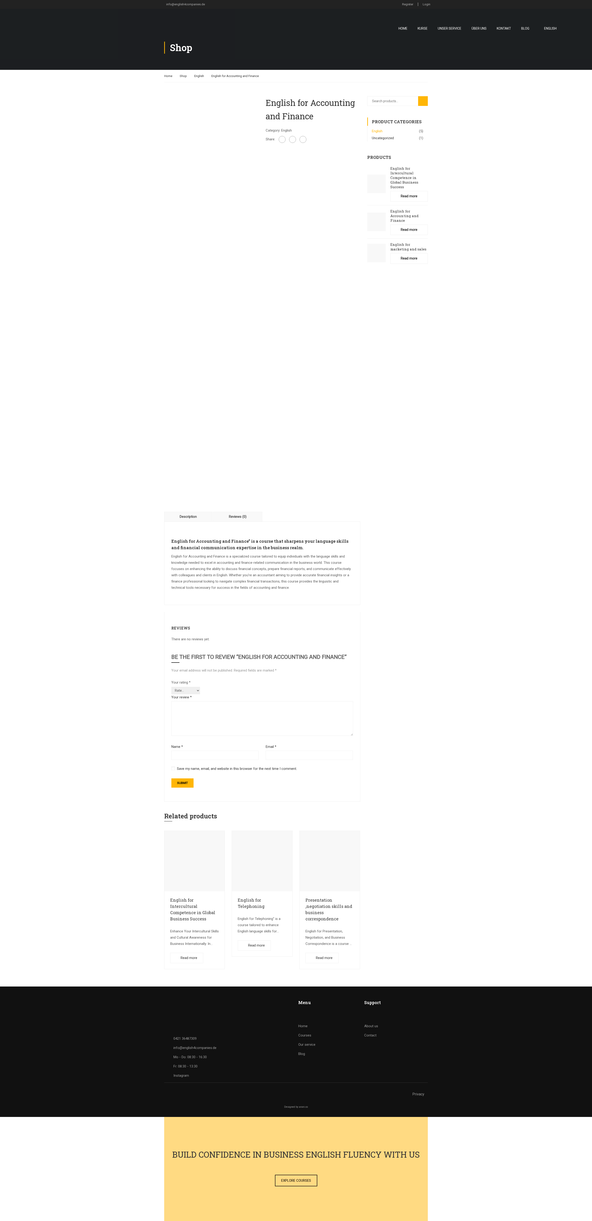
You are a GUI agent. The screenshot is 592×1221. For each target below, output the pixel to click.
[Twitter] (292, 139)
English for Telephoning (251, 903)
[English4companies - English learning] (52, 28)
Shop (183, 76)
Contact (370, 1035)
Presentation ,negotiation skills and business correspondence (328, 909)
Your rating (181, 682)
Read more (189, 958)
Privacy (418, 1094)
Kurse (423, 28)
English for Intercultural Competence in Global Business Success (192, 909)
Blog (525, 28)
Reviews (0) (238, 517)
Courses (304, 1035)
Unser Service (449, 28)
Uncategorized (383, 138)
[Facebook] (282, 139)
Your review (181, 697)
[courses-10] (211, 272)
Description (188, 517)
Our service (306, 1044)
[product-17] (211, 143)
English (199, 76)
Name (177, 747)
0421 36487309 (185, 1038)
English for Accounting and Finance (404, 216)
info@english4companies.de (185, 4)
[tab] (188, 516)
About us (371, 1026)
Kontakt (504, 28)
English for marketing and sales (408, 246)
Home (402, 28)
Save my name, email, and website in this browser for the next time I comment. (237, 769)
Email (271, 747)
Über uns (479, 28)
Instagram (181, 1075)
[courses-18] (211, 218)
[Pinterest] (302, 139)
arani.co (303, 1106)
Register (407, 4)
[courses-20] (211, 327)
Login (426, 4)
